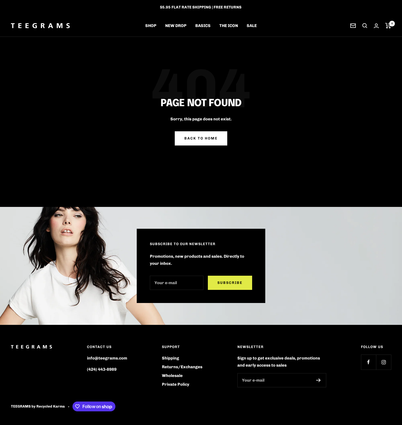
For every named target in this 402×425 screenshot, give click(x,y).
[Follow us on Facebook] (368, 362)
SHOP (150, 25)
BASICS (203, 25)
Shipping (170, 358)
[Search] (364, 25)
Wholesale (172, 375)
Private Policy (175, 384)
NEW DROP (176, 25)
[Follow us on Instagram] (383, 362)
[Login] (376, 25)
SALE (252, 25)
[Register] (318, 380)
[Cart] (388, 25)
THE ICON (228, 25)
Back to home (201, 138)
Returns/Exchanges (182, 366)
